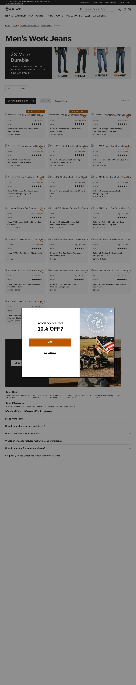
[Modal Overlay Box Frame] (68, 343)
